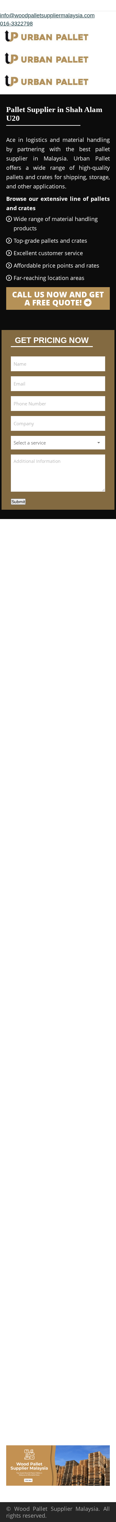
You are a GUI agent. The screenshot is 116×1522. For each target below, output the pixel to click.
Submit (18, 501)
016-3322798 (16, 23)
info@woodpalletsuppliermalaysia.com (47, 15)
